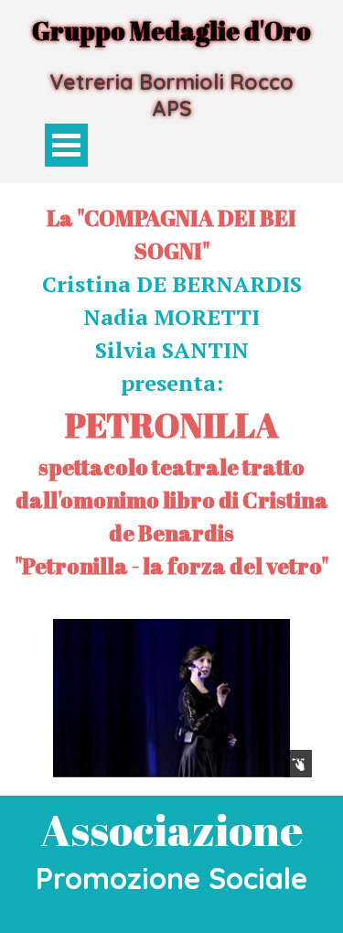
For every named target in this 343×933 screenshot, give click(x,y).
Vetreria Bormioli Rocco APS (174, 95)
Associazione (171, 829)
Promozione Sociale (171, 878)
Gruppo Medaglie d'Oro (171, 31)
